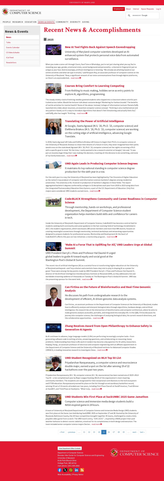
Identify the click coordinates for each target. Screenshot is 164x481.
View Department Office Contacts (69, 448)
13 (94, 432)
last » (142, 432)
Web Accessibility (64, 474)
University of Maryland (82, 2)
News (8, 37)
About (128, 9)
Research (17, 22)
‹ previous (71, 432)
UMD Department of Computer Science (21, 11)
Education (30, 22)
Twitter (65, 470)
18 (119, 432)
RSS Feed (82, 470)
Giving (85, 22)
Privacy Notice (77, 474)
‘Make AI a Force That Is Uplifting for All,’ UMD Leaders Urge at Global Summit (108, 246)
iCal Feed (9, 57)
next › (134, 432)
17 (114, 432)
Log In (158, 9)
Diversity (75, 22)
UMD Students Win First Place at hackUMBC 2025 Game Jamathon (106, 397)
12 (89, 432)
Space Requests (147, 9)
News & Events (46, 22)
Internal (136, 9)
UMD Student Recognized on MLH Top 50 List (93, 358)
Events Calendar (12, 47)
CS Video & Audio (12, 52)
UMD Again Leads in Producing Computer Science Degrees (101, 163)
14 (99, 432)
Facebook (59, 470)
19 (124, 432)
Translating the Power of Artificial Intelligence (94, 121)
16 (109, 432)
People (7, 22)
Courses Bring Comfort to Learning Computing (94, 86)
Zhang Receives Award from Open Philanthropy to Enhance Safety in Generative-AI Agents (108, 327)
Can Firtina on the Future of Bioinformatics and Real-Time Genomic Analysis (108, 288)
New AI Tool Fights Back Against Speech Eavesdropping (100, 47)
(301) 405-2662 (73, 465)
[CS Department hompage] (134, 452)
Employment (119, 9)
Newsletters (11, 62)
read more (75, 78)
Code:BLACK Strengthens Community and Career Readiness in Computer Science (111, 200)
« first (62, 432)
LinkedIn (76, 470)
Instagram (71, 470)
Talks (8, 42)
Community (62, 22)
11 (84, 432)
